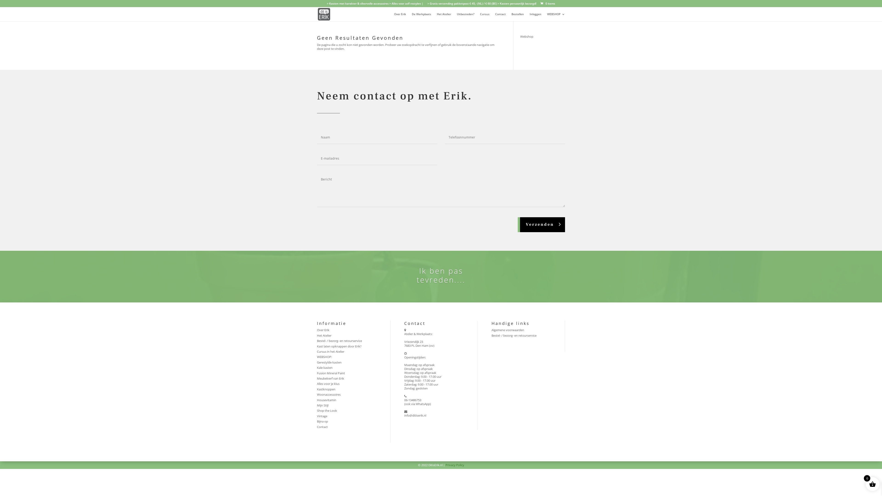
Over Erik (400, 14)
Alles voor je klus (328, 384)
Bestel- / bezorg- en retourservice (339, 341)
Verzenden (540, 224)
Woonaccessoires (329, 394)
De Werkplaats (421, 14)
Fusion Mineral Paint (331, 373)
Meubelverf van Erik (330, 378)
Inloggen (535, 14)
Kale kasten (325, 368)
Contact (500, 14)
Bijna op (322, 421)
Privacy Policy (455, 465)
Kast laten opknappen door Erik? (339, 346)
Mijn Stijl (322, 405)
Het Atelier (444, 14)
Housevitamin (326, 400)
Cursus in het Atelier (330, 351)
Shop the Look (327, 411)
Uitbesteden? (465, 14)
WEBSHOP (553, 14)
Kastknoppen (326, 389)
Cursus (484, 14)
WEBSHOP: (324, 357)
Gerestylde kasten (329, 362)
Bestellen (518, 14)
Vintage (322, 416)
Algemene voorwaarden (508, 330)
